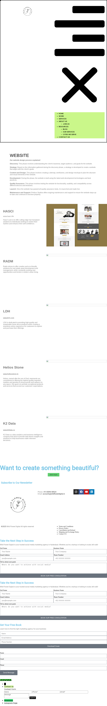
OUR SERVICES (69, 132)
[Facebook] (81, 491)
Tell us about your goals (8, 562)
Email (2, 659)
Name (2, 653)
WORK (61, 116)
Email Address (5, 555)
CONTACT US (64, 137)
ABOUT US (63, 121)
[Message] (16, 697)
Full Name (3, 548)
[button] (80, 56)
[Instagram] (76, 491)
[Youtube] (86, 491)
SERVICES (62, 119)
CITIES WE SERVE (69, 134)
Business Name (59, 548)
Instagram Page (10, 703)
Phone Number (59, 555)
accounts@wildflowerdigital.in (54, 494)
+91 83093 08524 (49, 492)
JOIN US (66, 124)
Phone (2, 665)
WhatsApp (8, 700)
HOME (61, 113)
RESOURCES (63, 126)
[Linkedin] (91, 491)
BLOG (65, 129)
